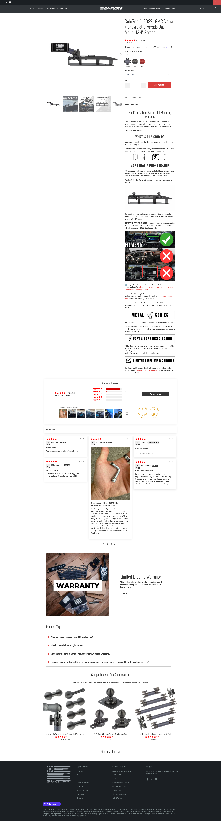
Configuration (129, 70)
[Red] (142, 61)
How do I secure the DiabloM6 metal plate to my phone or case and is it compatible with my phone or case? (100, 662)
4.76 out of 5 (71, 393)
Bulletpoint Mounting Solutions (57, 809)
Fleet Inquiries (81, 779)
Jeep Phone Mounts (118, 779)
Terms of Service (82, 790)
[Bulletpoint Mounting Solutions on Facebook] (3, 2)
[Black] (135, 61)
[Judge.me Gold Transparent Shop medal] (154, 411)
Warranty (80, 786)
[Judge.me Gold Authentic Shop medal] (142, 411)
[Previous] (48, 54)
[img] (51, 439)
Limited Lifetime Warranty (147, 370)
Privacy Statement (83, 783)
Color (127, 55)
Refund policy (81, 794)
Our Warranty (128, 593)
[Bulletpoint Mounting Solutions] (111, 8)
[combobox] (208, 8)
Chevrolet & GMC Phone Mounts (122, 771)
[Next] (121, 54)
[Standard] (127, 61)
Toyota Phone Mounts (119, 786)
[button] (37, 9)
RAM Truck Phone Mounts (120, 783)
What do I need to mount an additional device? (72, 637)
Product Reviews (117, 798)
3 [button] (111, 544)
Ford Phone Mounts (118, 775)
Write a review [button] (155, 394)
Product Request (117, 790)
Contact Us (80, 775)
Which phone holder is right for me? (67, 645)
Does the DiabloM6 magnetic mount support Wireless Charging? (80, 654)
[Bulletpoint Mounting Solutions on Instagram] (6, 2)
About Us (80, 771)
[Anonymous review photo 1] (110, 473)
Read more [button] (95, 533)
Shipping (80, 798)
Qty (126, 80)
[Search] (216, 8)
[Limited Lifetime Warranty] (77, 584)
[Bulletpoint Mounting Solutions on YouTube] (10, 2)
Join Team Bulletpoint (119, 794)
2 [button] (107, 544)
